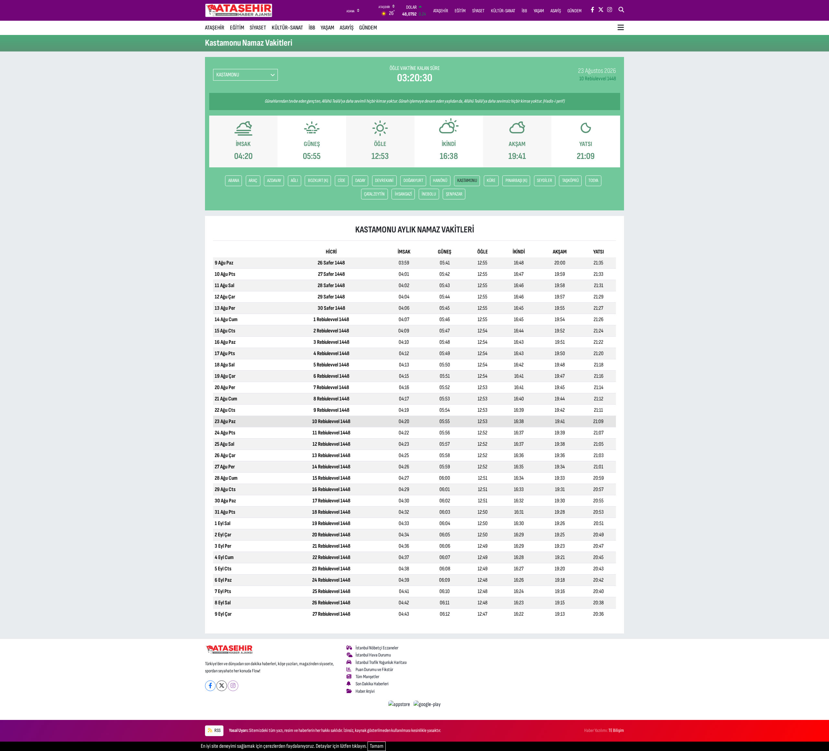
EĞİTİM (237, 27)
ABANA (233, 180)
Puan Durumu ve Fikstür (374, 669)
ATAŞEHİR (214, 27)
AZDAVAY (274, 180)
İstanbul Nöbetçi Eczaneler (377, 648)
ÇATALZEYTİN (374, 194)
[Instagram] (233, 685)
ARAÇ (253, 180)
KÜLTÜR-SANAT (287, 27)
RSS (217, 730)
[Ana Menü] (621, 28)
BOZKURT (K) (318, 180)
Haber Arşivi (365, 691)
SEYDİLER (544, 180)
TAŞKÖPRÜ (570, 180)
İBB (312, 27)
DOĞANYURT (413, 180)
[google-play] (427, 704)
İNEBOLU (429, 194)
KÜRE (491, 180)
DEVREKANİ (384, 180)
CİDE (341, 180)
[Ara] (621, 10)
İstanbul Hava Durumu (373, 655)
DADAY (360, 180)
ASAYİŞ (347, 27)
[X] (221, 685)
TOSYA (593, 180)
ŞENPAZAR (454, 194)
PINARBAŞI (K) (516, 180)
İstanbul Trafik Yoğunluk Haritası (381, 662)
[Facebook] (210, 685)
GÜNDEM (368, 27)
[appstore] (400, 704)
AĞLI (294, 180)
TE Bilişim (616, 730)
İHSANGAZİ (403, 194)
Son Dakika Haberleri (372, 684)
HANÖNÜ (440, 180)
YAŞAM (327, 27)
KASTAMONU (467, 180)
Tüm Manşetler (367, 676)
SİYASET (258, 27)
